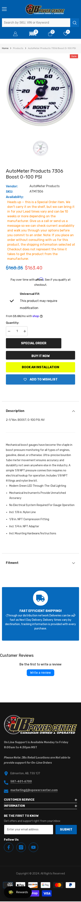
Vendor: (12, 186)
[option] (40, 91)
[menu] (4, 9)
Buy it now (40, 356)
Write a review (40, 672)
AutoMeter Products (44, 186)
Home (5, 48)
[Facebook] (8, 847)
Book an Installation (40, 367)
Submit (66, 829)
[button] (33, 33)
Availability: (15, 197)
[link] (40, 614)
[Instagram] (21, 847)
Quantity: (12, 323)
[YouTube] (33, 847)
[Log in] (15, 34)
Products (18, 48)
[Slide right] (74, 615)
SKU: (9, 191)
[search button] (74, 22)
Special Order (33, 343)
